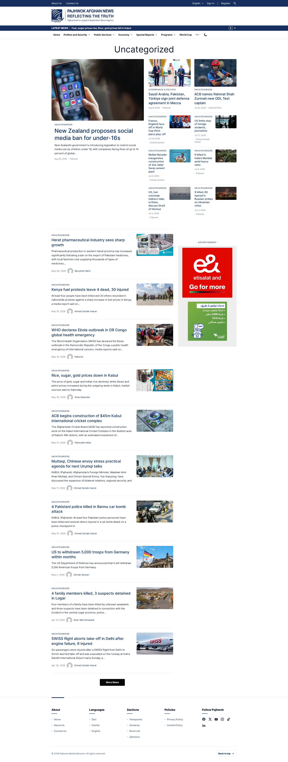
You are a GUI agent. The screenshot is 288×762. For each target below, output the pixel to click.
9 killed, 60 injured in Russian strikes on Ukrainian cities (203, 198)
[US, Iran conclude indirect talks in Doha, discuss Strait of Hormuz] (180, 193)
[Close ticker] (234, 28)
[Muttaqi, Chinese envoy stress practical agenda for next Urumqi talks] (154, 466)
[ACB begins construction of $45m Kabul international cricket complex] (154, 421)
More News (112, 682)
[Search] (234, 3)
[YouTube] (216, 719)
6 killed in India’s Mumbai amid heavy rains (203, 159)
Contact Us (72, 3)
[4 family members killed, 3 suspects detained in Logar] (154, 598)
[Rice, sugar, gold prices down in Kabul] (154, 380)
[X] (210, 719)
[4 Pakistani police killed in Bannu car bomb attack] (154, 512)
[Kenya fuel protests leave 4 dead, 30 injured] (154, 294)
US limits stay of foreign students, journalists (202, 125)
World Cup (186, 34)
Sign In (210, 3)
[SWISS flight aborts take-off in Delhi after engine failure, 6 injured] (154, 644)
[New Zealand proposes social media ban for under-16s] (98, 90)
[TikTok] (228, 719)
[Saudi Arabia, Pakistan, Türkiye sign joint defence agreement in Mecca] (169, 73)
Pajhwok (78, 356)
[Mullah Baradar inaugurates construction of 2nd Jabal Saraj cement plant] (180, 155)
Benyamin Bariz (82, 271)
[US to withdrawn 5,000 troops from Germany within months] (154, 557)
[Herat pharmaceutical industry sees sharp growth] (154, 245)
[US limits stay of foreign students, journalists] (226, 121)
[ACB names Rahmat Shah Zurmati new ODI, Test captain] (215, 73)
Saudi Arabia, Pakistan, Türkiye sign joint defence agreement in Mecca (169, 98)
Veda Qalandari (82, 397)
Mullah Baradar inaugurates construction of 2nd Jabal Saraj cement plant (157, 163)
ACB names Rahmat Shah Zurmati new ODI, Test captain (214, 98)
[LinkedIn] (204, 725)
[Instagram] (222, 719)
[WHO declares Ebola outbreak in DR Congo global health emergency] (154, 335)
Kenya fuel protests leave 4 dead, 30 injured (90, 289)
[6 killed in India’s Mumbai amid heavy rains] (226, 155)
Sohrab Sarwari (81, 574)
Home (56, 34)
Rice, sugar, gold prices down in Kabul (85, 375)
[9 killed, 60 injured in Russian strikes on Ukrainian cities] (226, 193)
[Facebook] (204, 719)
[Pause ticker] (230, 28)
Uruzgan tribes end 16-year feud (90, 28)
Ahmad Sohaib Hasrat (85, 311)
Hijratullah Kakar (82, 442)
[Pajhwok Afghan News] (83, 16)
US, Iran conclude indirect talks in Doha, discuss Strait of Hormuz (156, 200)
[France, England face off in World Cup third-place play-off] (180, 121)
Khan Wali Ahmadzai (84, 620)
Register (225, 3)
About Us (57, 3)
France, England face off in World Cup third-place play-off (157, 127)
